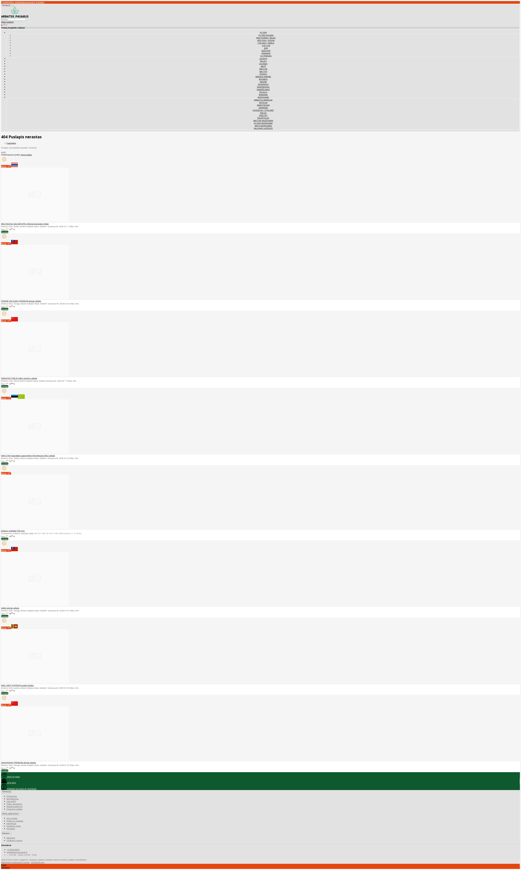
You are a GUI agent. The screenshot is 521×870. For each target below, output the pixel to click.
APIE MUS (11, 783)
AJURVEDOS (263, 84)
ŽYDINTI (263, 74)
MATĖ (263, 66)
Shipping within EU (15, 806)
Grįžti (3, 152)
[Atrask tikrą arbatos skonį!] (14, 16)
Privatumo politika (14, 809)
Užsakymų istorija (14, 840)
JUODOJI (263, 58)
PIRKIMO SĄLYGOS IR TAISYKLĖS (21, 788)
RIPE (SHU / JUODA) (266, 40)
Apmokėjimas (13, 799)
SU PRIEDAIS (266, 56)
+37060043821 (7, 2)
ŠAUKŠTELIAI (263, 118)
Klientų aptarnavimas (10, 814)
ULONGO (263, 63)
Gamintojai (11, 823)
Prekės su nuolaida (15, 821)
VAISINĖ (263, 81)
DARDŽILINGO (263, 89)
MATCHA (263, 69)
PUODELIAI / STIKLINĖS (263, 110)
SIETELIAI (263, 102)
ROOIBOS (263, 79)
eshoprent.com (37, 862)
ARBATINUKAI (263, 105)
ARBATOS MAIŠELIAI (263, 100)
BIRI (266, 48)
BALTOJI (263, 71)
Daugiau (4, 232)
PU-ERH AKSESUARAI (263, 123)
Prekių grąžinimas (14, 804)
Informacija (6, 792)
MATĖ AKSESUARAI (263, 125)
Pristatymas (12, 796)
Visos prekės (26, 154)
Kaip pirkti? (11, 801)
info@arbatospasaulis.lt (25, 2)
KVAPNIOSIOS (263, 87)
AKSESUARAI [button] (263, 97)
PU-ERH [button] (263, 32)
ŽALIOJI (263, 61)
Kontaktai (40, 2)
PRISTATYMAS (13, 777)
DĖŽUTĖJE (265, 50)
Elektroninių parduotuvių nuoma (15, 862)
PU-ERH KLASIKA (266, 35)
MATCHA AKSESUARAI (263, 120)
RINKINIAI (266, 53)
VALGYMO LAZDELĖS (263, 128)
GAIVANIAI (263, 107)
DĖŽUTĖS (263, 115)
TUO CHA (266, 45)
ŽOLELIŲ (263, 92)
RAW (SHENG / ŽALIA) (266, 38)
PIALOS (263, 113)
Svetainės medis (14, 826)
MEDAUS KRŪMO (263, 76)
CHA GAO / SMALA (266, 43)
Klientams (6, 833)
